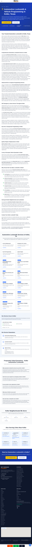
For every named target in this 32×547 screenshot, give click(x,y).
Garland (2, 500)
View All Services (19, 486)
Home (2, 6)
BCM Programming (19, 473)
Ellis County (2, 521)
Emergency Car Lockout (20, 471)
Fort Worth (2, 491)
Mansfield (2, 509)
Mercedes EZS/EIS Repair (20, 476)
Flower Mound (3, 510)
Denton (2, 501)
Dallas (2, 490)
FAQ (17, 495)
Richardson (2, 505)
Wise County (2, 524)
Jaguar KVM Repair (19, 481)
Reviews (18, 496)
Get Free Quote (15, 22)
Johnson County (3, 522)
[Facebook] (17, 508)
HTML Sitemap (19, 499)
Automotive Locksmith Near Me (21, 491)
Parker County (2, 523)
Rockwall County (3, 520)
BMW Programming (19, 477)
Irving (1, 496)
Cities (4, 6)
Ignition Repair (19, 485)
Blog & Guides (19, 494)
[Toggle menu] (1, 1)
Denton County (3, 519)
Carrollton (2, 504)
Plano (2, 494)
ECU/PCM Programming (20, 472)
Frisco (2, 495)
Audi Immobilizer (19, 482)
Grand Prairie (3, 499)
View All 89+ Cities (3, 513)
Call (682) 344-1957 (7, 22)
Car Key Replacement (20, 468)
